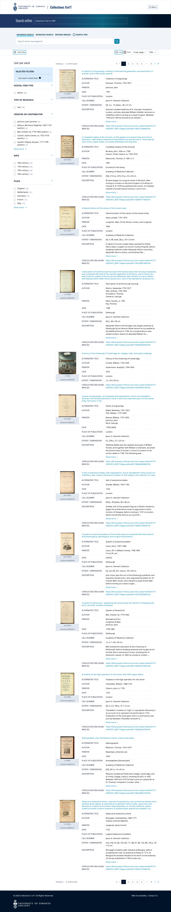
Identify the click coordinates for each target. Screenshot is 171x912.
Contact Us (153, 895)
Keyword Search (25, 34)
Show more (111, 121)
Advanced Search (44, 34)
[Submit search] (116, 41)
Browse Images (63, 34)
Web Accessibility (139, 895)
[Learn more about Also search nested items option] (39, 78)
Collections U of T (27, 895)
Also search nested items (28, 78)
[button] (33, 85)
